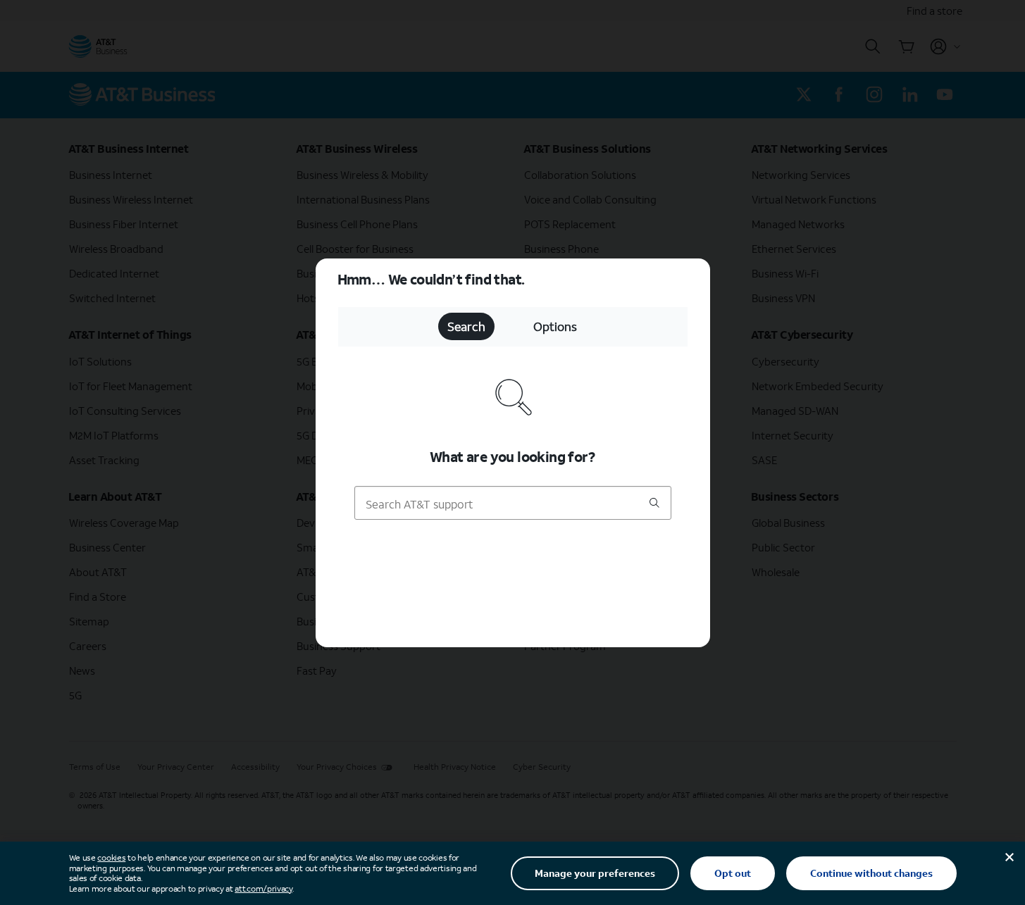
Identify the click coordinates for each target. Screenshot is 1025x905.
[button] (512, 452)
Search (466, 326)
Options (555, 326)
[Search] (654, 503)
